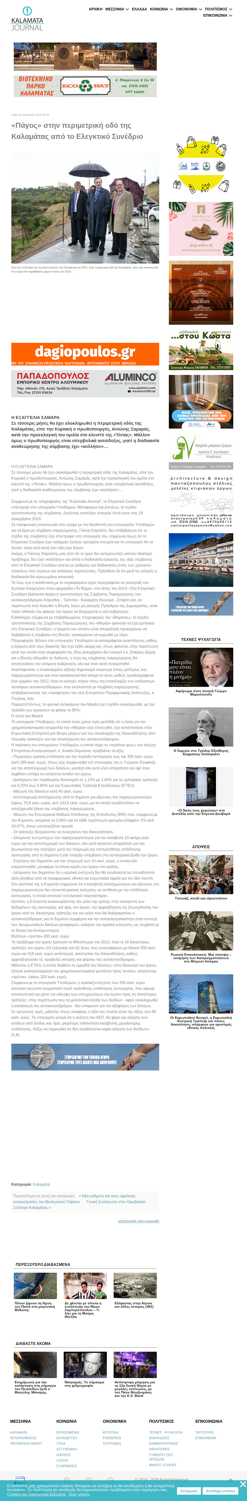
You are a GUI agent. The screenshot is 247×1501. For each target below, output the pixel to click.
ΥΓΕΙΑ (61, 1443)
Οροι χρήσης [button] (79, 1494)
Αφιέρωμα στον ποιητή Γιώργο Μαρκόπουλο (201, 692)
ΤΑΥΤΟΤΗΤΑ (204, 1432)
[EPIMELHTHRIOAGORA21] (201, 606)
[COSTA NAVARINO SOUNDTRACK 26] (201, 295)
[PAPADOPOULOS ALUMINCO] (85, 386)
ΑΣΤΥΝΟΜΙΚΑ (66, 1449)
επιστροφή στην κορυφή (138, 1221)
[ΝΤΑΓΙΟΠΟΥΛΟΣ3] (85, 356)
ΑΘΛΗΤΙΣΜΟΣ (159, 1449)
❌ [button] (243, 1484)
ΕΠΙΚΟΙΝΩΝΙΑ (205, 1438)
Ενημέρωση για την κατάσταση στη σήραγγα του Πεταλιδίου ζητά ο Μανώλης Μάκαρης (35, 1387)
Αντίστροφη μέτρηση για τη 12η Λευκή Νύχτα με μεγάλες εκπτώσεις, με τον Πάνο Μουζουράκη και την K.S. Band (135, 1389)
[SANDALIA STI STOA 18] (201, 231)
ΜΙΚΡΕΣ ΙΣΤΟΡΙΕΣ (163, 1465)
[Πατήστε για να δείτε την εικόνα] (85, 208)
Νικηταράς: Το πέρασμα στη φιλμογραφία (84, 1383)
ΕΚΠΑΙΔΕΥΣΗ (66, 1438)
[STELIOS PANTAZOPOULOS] (201, 504)
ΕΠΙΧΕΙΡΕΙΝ (112, 1438)
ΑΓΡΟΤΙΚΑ (110, 1432)
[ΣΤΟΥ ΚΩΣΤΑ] (201, 352)
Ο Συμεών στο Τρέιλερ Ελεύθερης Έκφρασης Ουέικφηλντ (201, 752)
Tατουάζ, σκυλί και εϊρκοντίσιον (201, 898)
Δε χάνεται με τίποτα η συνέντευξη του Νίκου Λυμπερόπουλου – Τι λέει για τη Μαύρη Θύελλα (83, 1310)
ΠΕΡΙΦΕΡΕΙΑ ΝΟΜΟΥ (26, 1443)
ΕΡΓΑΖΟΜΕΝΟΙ (67, 1432)
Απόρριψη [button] (189, 1491)
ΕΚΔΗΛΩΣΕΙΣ (159, 1438)
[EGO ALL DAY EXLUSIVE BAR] (85, 59)
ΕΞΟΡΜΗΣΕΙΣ (66, 1466)
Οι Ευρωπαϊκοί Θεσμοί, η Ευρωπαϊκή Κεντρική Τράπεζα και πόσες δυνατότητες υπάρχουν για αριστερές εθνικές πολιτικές (201, 1023)
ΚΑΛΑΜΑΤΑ (18, 1432)
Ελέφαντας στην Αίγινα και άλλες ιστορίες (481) (134, 1304)
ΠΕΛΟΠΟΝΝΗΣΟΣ (23, 1438)
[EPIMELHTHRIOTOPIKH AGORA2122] (85, 1059)
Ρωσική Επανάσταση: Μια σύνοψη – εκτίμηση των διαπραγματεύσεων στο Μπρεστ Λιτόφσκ (201, 958)
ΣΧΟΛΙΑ (62, 1460)
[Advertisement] (85, 307)
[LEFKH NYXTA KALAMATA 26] (201, 167)
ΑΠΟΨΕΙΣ (63, 1455)
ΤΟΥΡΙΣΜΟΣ (112, 1443)
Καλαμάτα (41, 1184)
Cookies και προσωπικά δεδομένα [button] (36, 1494)
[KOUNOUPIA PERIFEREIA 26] (201, 404)
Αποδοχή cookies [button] (220, 1491)
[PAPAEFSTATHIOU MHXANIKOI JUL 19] (201, 562)
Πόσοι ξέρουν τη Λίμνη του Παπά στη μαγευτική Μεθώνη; (35, 1306)
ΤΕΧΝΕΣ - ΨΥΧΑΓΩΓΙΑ (166, 1432)
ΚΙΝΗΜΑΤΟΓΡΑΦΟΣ (163, 1443)
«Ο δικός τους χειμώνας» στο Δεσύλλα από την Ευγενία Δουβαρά (201, 812)
